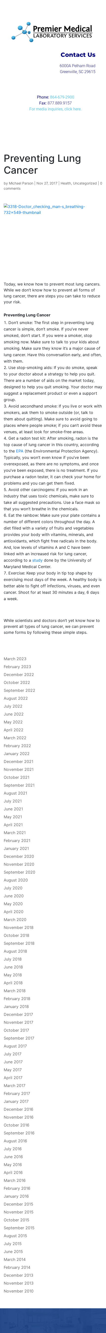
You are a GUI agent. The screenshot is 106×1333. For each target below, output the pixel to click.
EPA (19, 451)
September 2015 (19, 1227)
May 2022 (13, 721)
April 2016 (13, 1172)
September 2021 (19, 785)
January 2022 (17, 753)
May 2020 (13, 903)
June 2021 (13, 808)
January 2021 (16, 848)
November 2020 (19, 864)
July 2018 (13, 959)
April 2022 (13, 729)
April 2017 (13, 1077)
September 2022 (19, 690)
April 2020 (13, 911)
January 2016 (16, 1196)
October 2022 (17, 682)
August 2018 (15, 951)
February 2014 (17, 1267)
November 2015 (19, 1212)
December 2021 (18, 761)
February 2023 (17, 666)
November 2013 (19, 1283)
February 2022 (17, 745)
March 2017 (14, 1085)
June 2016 (13, 1156)
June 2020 (14, 895)
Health (66, 183)
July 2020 (13, 887)
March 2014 (15, 1259)
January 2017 (16, 1101)
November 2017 (18, 1022)
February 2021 (17, 840)
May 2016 (13, 1164)
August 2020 (16, 880)
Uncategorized (85, 183)
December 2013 (18, 1275)
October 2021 (16, 777)
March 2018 (15, 990)
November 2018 (19, 927)
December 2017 (18, 1014)
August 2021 (15, 793)
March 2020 (15, 919)
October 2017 (16, 1030)
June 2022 (14, 714)
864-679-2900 (62, 97)
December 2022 (19, 674)
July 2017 (12, 1053)
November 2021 (19, 769)
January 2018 (16, 1006)
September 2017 (19, 1038)
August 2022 (16, 698)
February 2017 (17, 1093)
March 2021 (15, 832)
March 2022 (15, 737)
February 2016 (17, 1188)
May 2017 (13, 1069)
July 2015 (13, 1243)
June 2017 (13, 1061)
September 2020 (19, 872)
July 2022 (13, 706)
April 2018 (13, 982)
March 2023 (15, 658)
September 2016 (19, 1132)
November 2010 (19, 1291)
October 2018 (16, 935)
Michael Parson (21, 183)
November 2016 (19, 1117)
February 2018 (17, 998)
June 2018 (13, 966)
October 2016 (16, 1125)
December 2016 (18, 1109)
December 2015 (18, 1204)
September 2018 (19, 943)
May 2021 (13, 816)
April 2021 (13, 824)
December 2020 (19, 856)
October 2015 (16, 1219)
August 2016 (15, 1140)
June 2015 (13, 1251)
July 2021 (13, 801)
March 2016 (15, 1180)
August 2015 (15, 1235)
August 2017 (15, 1046)
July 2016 (13, 1148)
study (37, 560)
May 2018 (13, 974)
